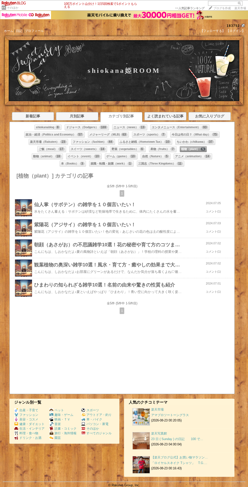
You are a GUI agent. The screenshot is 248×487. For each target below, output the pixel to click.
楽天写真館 (159, 433)
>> (190, 8)
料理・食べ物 (28, 433)
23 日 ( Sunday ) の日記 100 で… (177, 439)
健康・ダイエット (32, 424)
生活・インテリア (32, 428)
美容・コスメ (28, 419)
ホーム (8, 31)
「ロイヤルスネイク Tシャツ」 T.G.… (179, 463)
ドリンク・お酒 (30, 438)
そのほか (12, 7)
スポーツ (92, 410)
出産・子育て (28, 410)
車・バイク (94, 419)
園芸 (57, 438)
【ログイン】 (235, 31)
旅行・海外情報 (65, 433)
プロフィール (34, 31)
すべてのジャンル (99, 433)
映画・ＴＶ (62, 419)
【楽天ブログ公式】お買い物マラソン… (179, 457)
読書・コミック (65, 428)
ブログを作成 (222, 8)
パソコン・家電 (97, 424)
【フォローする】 (212, 31)
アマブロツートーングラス (170, 415)
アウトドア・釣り (99, 415)
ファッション (28, 415)
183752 (233, 26)
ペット (59, 410)
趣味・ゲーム (63, 415)
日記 (19, 31)
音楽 (57, 424)
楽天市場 (240, 8)
